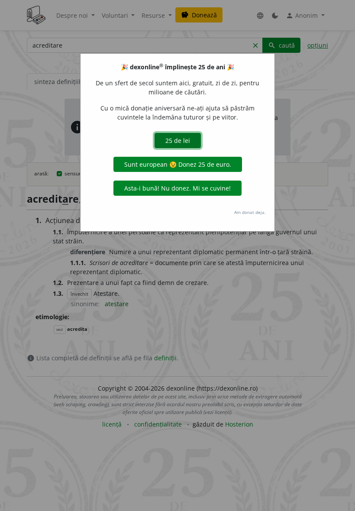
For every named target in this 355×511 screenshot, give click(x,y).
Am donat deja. (250, 212)
